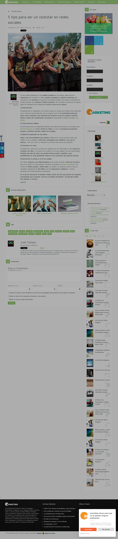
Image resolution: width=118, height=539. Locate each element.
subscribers (87, 533)
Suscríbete (88, 529)
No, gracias (106, 529)
